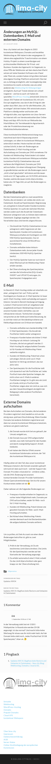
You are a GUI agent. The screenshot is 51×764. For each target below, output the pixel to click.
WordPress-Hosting (21, 96)
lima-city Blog (24, 759)
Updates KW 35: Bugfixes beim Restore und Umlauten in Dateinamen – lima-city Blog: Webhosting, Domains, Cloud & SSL (28, 663)
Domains (7, 710)
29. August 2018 (10, 44)
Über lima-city (10, 731)
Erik (13, 616)
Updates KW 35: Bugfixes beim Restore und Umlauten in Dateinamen (25, 590)
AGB (6, 739)
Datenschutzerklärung (13, 736)
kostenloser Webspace (13, 718)
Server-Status (9, 742)
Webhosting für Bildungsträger (28, 88)
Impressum (8, 734)
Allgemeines (12, 571)
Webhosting (9, 704)
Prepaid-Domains (11, 712)
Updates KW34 (12, 580)
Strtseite (7, 701)
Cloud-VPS (8, 715)
